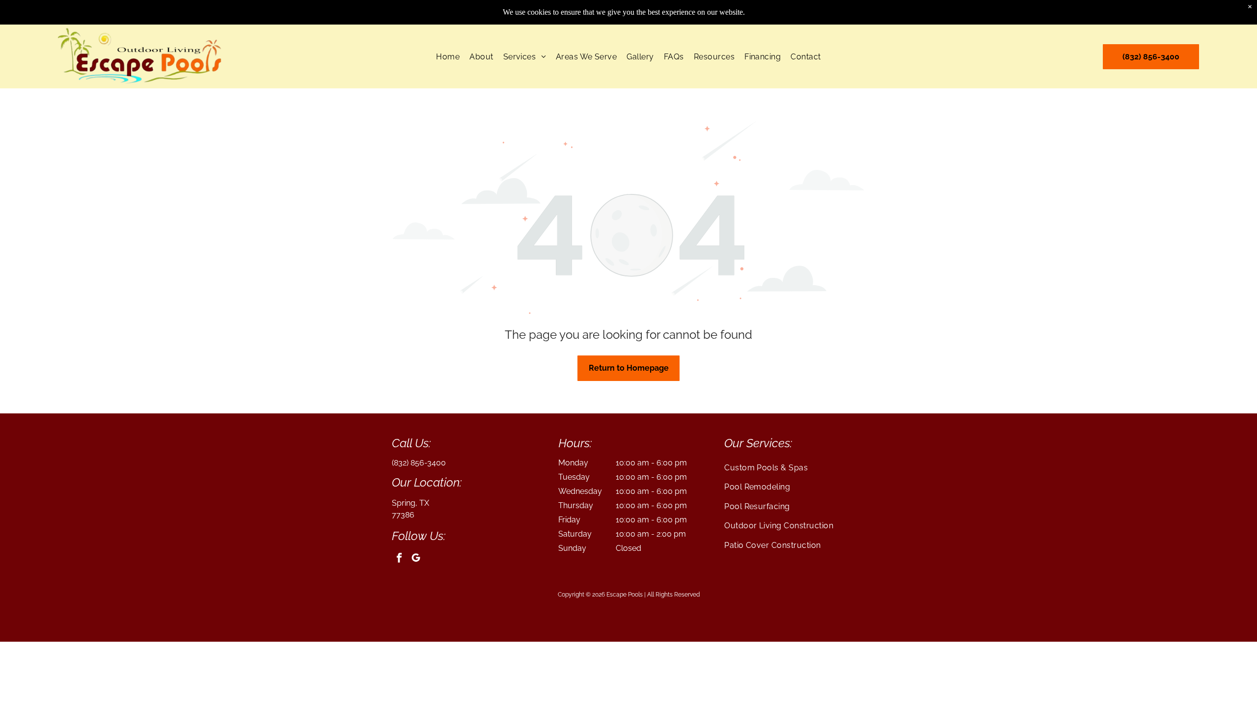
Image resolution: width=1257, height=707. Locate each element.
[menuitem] (448, 56)
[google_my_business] (416, 559)
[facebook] (399, 559)
